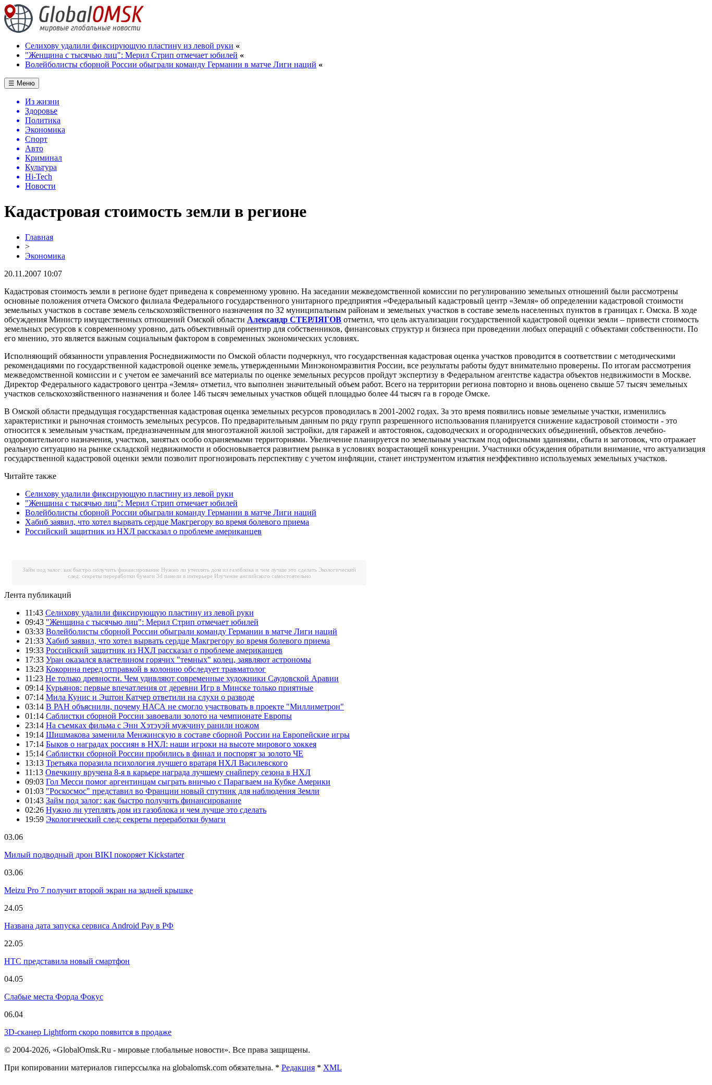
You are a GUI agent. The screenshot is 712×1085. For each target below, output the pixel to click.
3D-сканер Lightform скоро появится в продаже (87, 1032)
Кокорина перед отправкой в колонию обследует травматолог (156, 669)
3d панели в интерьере (184, 576)
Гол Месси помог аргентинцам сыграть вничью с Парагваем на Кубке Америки (188, 781)
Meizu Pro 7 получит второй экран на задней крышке (98, 890)
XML (332, 1067)
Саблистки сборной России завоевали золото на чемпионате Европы (169, 716)
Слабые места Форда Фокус (53, 996)
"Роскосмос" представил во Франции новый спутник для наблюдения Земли (183, 791)
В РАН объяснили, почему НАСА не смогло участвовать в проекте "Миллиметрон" (195, 706)
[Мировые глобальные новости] (74, 30)
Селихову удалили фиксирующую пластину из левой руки (129, 45)
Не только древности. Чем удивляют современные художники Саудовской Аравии (192, 678)
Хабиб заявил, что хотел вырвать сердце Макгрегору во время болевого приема (167, 521)
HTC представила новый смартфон (67, 961)
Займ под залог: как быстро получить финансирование (90, 569)
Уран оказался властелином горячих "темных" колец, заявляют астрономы (178, 659)
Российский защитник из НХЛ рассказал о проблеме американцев (143, 531)
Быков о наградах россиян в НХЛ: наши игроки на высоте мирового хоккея (181, 744)
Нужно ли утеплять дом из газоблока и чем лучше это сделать (239, 569)
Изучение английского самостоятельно (262, 576)
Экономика (45, 255)
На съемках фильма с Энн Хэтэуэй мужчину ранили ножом (152, 725)
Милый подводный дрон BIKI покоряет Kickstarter (94, 854)
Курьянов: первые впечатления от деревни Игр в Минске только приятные (179, 687)
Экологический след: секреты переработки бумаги (136, 819)
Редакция (298, 1067)
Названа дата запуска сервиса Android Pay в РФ (89, 925)
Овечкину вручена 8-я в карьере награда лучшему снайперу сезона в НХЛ (178, 772)
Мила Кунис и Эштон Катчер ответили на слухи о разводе (150, 697)
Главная (39, 237)
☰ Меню (21, 83)
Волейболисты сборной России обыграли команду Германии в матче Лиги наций (170, 64)
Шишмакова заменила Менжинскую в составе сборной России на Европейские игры (198, 734)
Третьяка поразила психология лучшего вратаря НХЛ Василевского (167, 762)
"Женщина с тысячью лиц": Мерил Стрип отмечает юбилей (131, 55)
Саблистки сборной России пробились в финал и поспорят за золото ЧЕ (174, 753)
